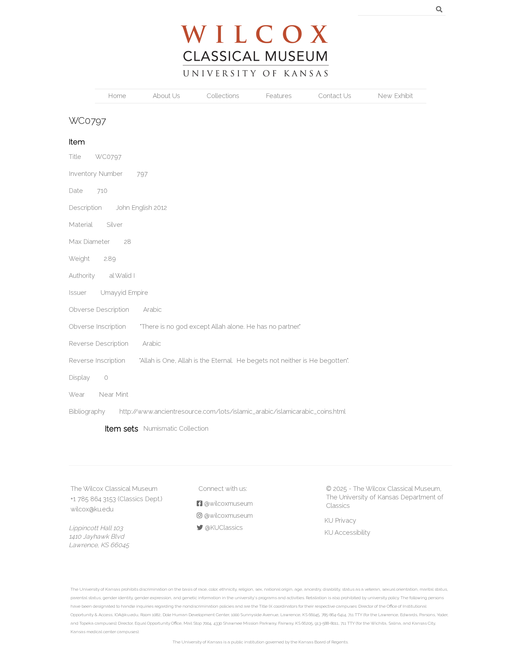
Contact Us (334, 95)
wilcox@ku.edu (92, 509)
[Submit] (439, 9)
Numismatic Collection (175, 428)
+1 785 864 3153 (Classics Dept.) (116, 499)
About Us (166, 95)
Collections (223, 95)
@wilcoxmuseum (227, 503)
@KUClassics (223, 527)
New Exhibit (395, 95)
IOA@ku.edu (126, 614)
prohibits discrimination (144, 589)
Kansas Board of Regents (323, 642)
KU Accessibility (347, 532)
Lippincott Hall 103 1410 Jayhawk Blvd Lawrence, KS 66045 (99, 536)
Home (117, 95)
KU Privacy (340, 520)
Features (279, 95)
